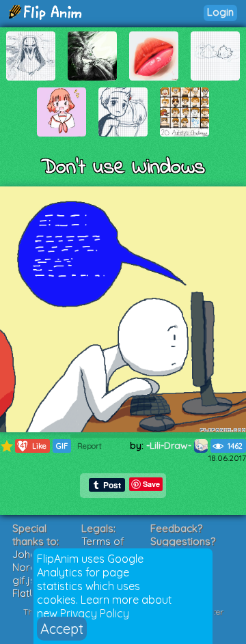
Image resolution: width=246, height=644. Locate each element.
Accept (61, 628)
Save (151, 484)
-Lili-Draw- (170, 445)
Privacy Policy (94, 613)
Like (31, 445)
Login (220, 11)
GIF (62, 446)
